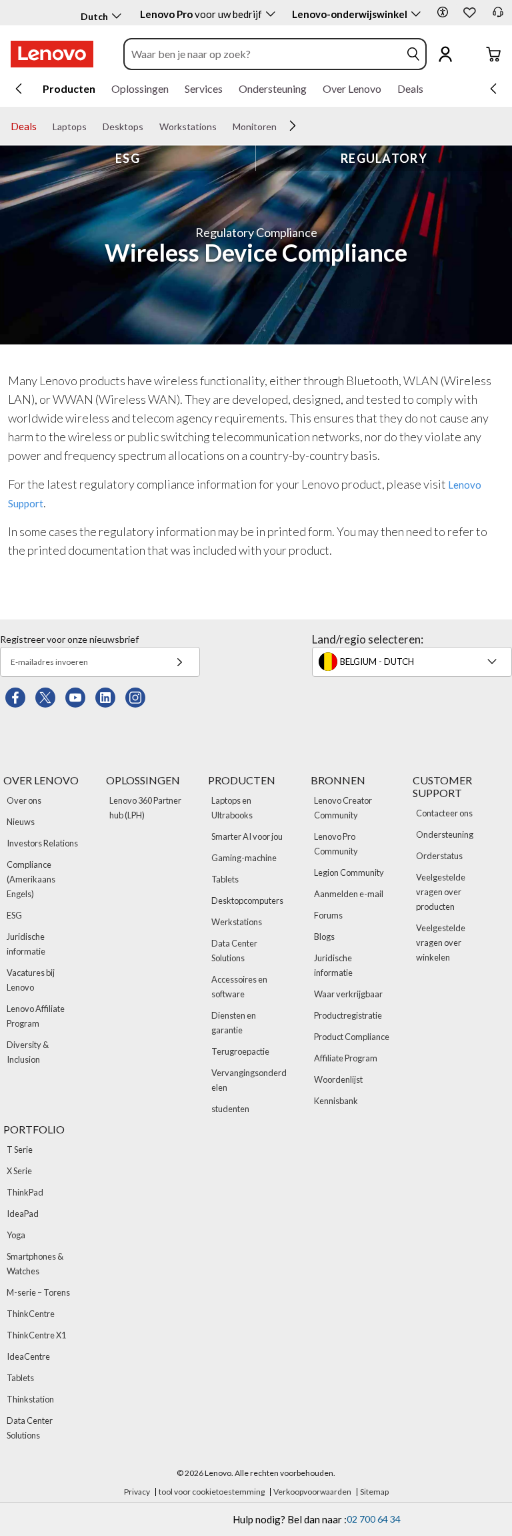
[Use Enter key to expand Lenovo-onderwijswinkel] (416, 14)
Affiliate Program (345, 1058)
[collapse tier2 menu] (293, 125)
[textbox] (413, 661)
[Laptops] (92, 127)
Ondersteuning (444, 834)
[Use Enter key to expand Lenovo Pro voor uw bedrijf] (270, 14)
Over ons (24, 800)
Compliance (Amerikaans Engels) (31, 879)
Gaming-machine (244, 857)
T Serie (20, 1149)
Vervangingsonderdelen (249, 1080)
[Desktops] (149, 127)
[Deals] (42, 127)
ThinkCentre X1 (36, 1335)
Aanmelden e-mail (348, 893)
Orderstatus (439, 855)
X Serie (19, 1171)
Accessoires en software (239, 986)
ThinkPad (25, 1192)
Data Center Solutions (234, 950)
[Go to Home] (52, 54)
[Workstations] (222, 127)
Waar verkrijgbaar (348, 994)
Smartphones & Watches (35, 1263)
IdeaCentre (28, 1356)
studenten (230, 1108)
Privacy (137, 1492)
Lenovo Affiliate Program (36, 1016)
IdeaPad (23, 1213)
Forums (328, 915)
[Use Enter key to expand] (472, 54)
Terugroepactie (240, 1051)
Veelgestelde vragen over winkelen (440, 943)
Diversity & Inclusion (28, 1052)
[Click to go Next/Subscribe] (179, 662)
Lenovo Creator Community (343, 807)
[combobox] (263, 54)
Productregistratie (348, 1015)
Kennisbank (336, 1100)
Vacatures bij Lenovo (31, 980)
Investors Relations (42, 843)
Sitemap (374, 1492)
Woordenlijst (338, 1079)
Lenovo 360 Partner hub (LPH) (145, 807)
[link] (498, 16)
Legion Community (349, 872)
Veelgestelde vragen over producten (440, 892)
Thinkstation (30, 1399)
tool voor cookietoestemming (212, 1492)
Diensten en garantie (233, 1022)
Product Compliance (351, 1036)
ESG (127, 158)
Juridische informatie (26, 944)
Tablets (225, 879)
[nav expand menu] (19, 89)
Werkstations (236, 922)
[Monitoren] (282, 127)
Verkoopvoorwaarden (312, 1492)
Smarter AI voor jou (247, 836)
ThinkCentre (31, 1313)
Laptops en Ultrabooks (232, 807)
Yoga (16, 1235)
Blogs (324, 936)
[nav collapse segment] (493, 89)
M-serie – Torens (38, 1292)
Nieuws (21, 821)
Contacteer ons (444, 813)
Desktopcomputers (247, 900)
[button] (442, 12)
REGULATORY (384, 158)
